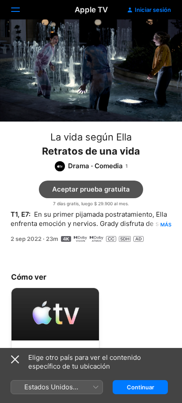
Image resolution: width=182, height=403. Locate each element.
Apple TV (91, 9)
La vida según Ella (91, 137)
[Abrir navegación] (20, 9)
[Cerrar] (15, 359)
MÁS (165, 225)
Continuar (140, 387)
